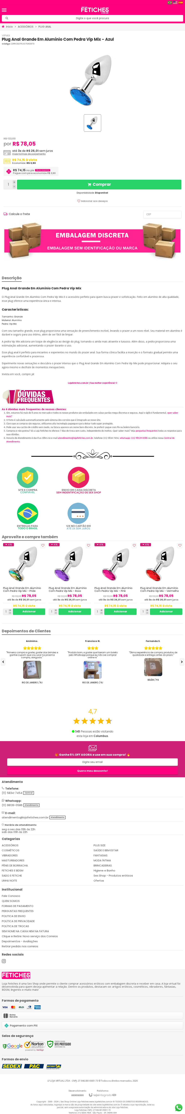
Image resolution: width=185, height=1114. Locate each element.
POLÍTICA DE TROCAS (15, 926)
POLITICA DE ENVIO (13, 916)
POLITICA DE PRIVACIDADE (18, 921)
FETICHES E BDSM (12, 870)
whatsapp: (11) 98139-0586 (134, 438)
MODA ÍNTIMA (102, 860)
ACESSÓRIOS (25, 26)
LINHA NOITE (9, 880)
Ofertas (99, 880)
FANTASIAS (100, 855)
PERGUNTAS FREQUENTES (18, 911)
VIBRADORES (10, 855)
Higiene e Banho (104, 870)
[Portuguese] (170, 2)
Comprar (102, 184)
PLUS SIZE (100, 845)
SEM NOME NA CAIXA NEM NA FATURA (25, 931)
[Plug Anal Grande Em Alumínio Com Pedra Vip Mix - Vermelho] (161, 579)
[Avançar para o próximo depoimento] (182, 661)
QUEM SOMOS (11, 901)
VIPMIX (6, 35)
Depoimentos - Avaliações (20, 941)
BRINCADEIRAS (103, 865)
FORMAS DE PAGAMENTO (17, 906)
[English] (175, 2)
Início (9, 26)
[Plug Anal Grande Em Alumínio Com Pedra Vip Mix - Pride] (24, 579)
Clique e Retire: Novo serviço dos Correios (30, 936)
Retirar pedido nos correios (20, 946)
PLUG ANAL (44, 26)
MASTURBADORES (13, 860)
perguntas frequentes (147, 431)
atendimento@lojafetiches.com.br (75, 438)
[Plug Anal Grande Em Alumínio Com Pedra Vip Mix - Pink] (115, 579)
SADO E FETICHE (12, 875)
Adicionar (29, 611)
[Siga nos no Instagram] (4, 961)
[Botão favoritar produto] (42, 545)
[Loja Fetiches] (95, 10)
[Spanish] (180, 2)
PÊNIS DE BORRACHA (15, 865)
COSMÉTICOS (10, 850)
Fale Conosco (11, 896)
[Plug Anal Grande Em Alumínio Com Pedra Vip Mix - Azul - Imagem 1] (92, 123)
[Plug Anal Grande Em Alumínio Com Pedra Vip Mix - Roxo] (70, 579)
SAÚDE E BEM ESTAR (106, 850)
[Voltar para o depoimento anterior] (3, 661)
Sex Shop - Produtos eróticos (113, 875)
